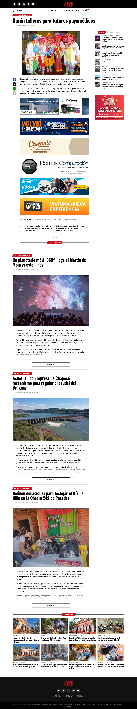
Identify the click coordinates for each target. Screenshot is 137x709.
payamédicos (39, 219)
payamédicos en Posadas (53, 219)
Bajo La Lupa (66, 11)
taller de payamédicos (69, 219)
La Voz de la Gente (55, 11)
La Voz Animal (76, 11)
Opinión (85, 10)
